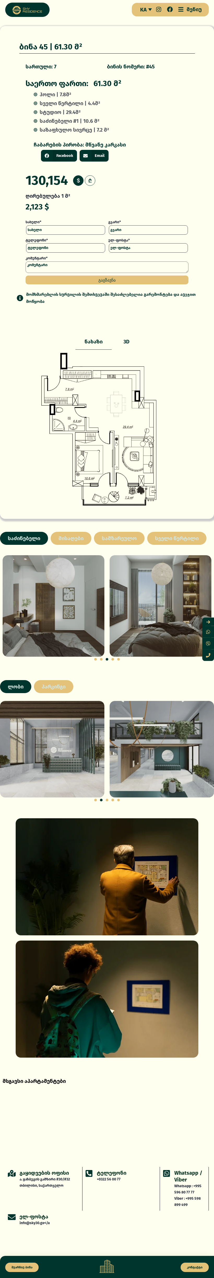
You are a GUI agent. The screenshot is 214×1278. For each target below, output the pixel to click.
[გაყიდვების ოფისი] (12, 1173)
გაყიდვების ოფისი (44, 1173)
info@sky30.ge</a (35, 1223)
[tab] (93, 342)
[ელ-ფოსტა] (12, 1217)
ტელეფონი (111, 1173)
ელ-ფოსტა (34, 1216)
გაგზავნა (107, 280)
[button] (59, 156)
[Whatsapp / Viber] (166, 1173)
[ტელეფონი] (89, 1173)
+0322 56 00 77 (109, 1179)
